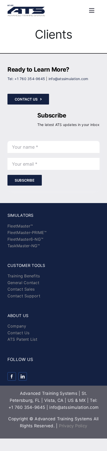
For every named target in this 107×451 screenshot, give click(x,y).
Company (16, 326)
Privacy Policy (73, 425)
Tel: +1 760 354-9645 (26, 79)
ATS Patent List (22, 339)
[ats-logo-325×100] (26, 6)
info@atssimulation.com (68, 79)
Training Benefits (23, 275)
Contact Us (18, 332)
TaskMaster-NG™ (23, 245)
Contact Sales (21, 289)
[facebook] (11, 376)
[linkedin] (22, 376)
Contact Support (23, 295)
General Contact (23, 282)
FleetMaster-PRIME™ (27, 232)
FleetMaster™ (20, 226)
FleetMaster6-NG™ (25, 239)
